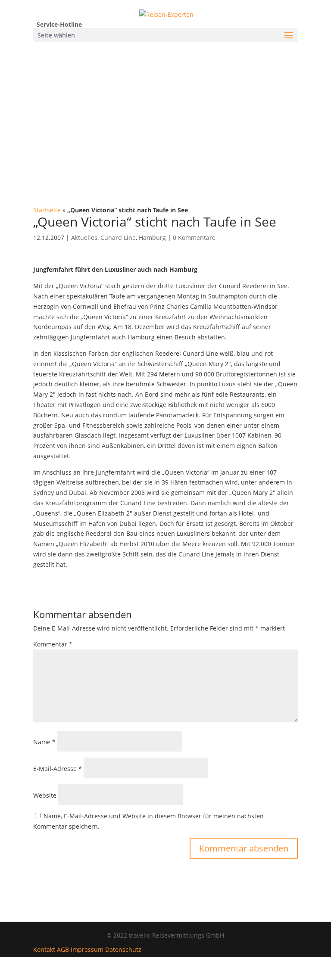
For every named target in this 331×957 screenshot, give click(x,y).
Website (44, 795)
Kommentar (52, 644)
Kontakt (44, 949)
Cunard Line (118, 237)
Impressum (87, 949)
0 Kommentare (194, 237)
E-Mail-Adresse (57, 768)
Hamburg (152, 237)
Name (44, 742)
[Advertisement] (165, 115)
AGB (63, 949)
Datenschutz (123, 949)
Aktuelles (84, 237)
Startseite (47, 210)
